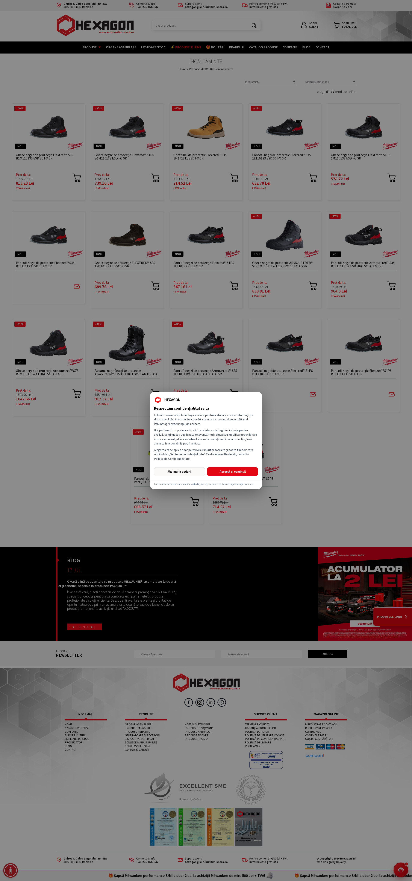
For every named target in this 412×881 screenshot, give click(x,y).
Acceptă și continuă (233, 471)
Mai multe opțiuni (179, 471)
